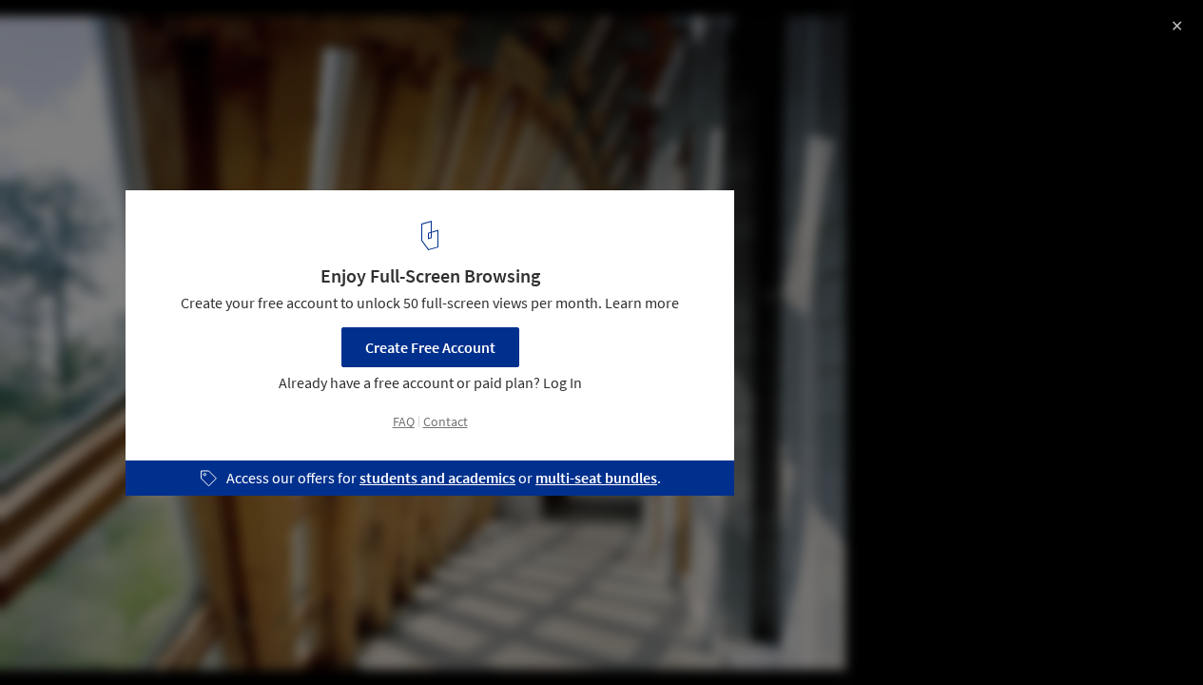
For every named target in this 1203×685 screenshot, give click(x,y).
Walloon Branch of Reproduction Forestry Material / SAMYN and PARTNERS (267, 51)
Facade (293, 636)
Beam (217, 636)
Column (441, 636)
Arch (365, 636)
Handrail (528, 636)
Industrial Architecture (97, 636)
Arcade (611, 636)
